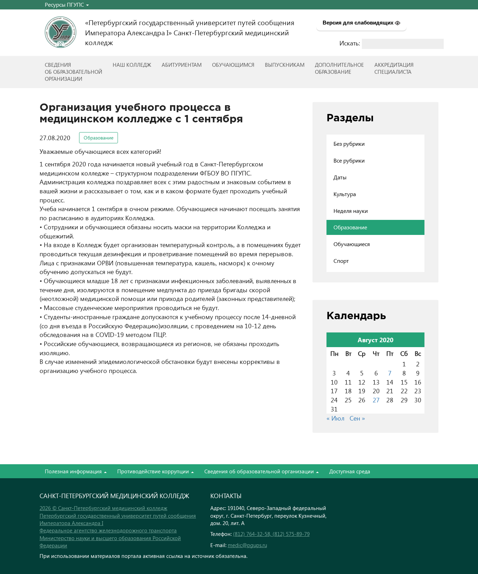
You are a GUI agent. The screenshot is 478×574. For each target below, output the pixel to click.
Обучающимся (233, 64)
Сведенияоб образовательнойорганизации (73, 71)
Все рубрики (349, 160)
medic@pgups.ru (247, 544)
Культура (344, 194)
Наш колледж (132, 64)
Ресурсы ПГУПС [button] (65, 4)
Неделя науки (350, 210)
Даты (339, 177)
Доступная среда (349, 471)
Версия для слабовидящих (359, 23)
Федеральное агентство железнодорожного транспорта (108, 530)
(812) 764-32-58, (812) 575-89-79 (271, 533)
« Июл (335, 418)
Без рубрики (349, 143)
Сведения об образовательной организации (259, 471)
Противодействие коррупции (153, 471)
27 (376, 399)
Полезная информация (74, 471)
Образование (98, 137)
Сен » (357, 418)
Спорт (341, 260)
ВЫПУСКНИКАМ (284, 64)
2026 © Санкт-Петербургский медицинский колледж (103, 507)
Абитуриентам (182, 64)
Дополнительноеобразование (339, 68)
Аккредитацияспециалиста (394, 68)
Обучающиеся (351, 243)
